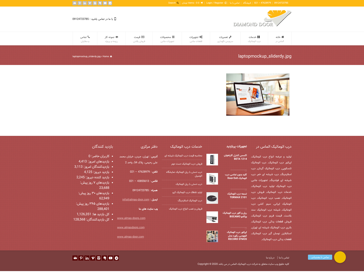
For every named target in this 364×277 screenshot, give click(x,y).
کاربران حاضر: (99, 156)
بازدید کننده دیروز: (97, 177)
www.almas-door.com (130, 237)
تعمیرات (225, 39)
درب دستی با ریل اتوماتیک (189, 184)
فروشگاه (247, 3)
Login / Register (214, 3)
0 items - (190, 3)
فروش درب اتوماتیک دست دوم (186, 164)
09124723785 (281, 3)
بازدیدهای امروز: (98, 161)
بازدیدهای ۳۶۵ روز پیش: (92, 204)
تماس (84, 39)
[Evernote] (100, 3)
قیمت (139, 39)
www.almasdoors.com (131, 228)
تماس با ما (235, 3)
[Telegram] (110, 3)
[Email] (74, 3)
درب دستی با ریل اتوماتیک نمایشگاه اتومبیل (184, 174)
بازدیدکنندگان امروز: (96, 167)
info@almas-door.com (135, 200)
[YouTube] (105, 3)
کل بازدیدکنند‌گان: (97, 219)
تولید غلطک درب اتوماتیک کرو (187, 192)
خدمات (254, 39)
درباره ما (270, 258)
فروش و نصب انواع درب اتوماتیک (185, 209)
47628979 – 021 (262, 3)
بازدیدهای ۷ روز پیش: (94, 182)
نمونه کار (111, 39)
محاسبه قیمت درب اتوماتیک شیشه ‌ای (183, 156)
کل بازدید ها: (100, 214)
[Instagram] (95, 3)
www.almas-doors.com (131, 218)
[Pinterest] (80, 3)
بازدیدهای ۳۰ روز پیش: (93, 193)
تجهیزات (195, 39)
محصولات (167, 39)
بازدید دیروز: (100, 172)
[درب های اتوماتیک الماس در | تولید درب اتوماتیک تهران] (262, 25)
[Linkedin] (85, 3)
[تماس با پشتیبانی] (340, 257)
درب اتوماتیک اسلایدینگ (190, 201)
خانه (280, 39)
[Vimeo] (90, 3)
